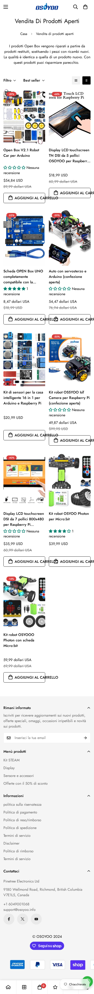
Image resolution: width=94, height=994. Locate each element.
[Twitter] (22, 919)
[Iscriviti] (85, 738)
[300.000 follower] (8, 919)
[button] (85, 7)
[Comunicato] (36, 919)
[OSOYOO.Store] (47, 7)
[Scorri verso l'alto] (85, 969)
